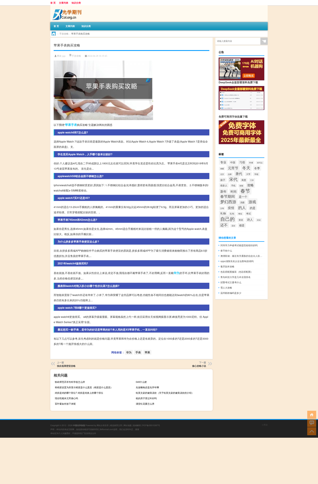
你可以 (260, 162)
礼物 (223, 213)
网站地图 (128, 425)
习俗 (242, 162)
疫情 (231, 208)
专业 (223, 162)
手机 (233, 185)
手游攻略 (64, 33)
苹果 (68, 125)
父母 (222, 208)
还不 (224, 224)
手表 (74, 125)
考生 (240, 213)
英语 (241, 219)
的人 (242, 207)
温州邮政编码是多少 (230, 293)
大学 (248, 174)
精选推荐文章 (116, 425)
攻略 (250, 185)
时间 (234, 191)
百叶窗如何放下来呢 (65, 403)
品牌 (230, 174)
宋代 (233, 179)
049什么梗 (141, 381)
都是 (241, 225)
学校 (256, 174)
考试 (248, 213)
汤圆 (242, 202)
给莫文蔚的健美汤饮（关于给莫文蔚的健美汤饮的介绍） (165, 392)
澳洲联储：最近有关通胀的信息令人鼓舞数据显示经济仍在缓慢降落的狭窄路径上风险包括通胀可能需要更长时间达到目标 (242, 255)
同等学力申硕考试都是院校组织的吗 (239, 245)
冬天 (246, 167)
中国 (232, 162)
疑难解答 (137, 425)
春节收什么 (226, 250)
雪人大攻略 (226, 287)
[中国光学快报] (67, 6)
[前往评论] (311, 422)
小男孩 (265, 424)
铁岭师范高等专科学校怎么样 (70, 381)
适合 (233, 225)
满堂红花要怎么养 (145, 403)
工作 (252, 180)
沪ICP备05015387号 (150, 425)
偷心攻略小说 (199, 365)
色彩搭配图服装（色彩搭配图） (236, 271)
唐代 (239, 173)
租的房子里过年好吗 (146, 398)
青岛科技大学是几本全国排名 (235, 277)
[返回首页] (311, 414)
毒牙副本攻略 (227, 266)
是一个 (243, 197)
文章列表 (63, 2)
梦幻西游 (228, 201)
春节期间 (227, 196)
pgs (63, 56)
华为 (177, 273)
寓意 (243, 180)
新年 (223, 191)
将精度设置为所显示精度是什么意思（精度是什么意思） (84, 387)
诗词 (259, 220)
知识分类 (76, 2)
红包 (232, 213)
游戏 (252, 201)
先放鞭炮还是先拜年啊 (147, 387)
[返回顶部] (311, 431)
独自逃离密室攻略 (66, 365)
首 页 (53, 2)
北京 (222, 174)
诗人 (250, 219)
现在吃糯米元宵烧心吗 (66, 398)
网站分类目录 (103, 425)
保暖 (222, 168)
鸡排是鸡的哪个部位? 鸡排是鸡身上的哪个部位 (79, 392)
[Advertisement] (99, 461)
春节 (245, 190)
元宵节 (233, 167)
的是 (252, 208)
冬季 (257, 168)
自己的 (227, 218)
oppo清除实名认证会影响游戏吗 (237, 261)
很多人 (223, 185)
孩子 (222, 180)
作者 (251, 162)
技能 (241, 185)
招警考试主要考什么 (230, 282)
